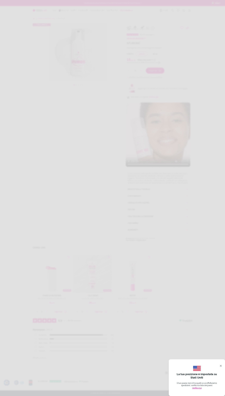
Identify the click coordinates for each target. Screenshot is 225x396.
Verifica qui (197, 388)
